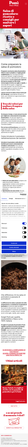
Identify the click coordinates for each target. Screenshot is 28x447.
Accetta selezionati (14, 247)
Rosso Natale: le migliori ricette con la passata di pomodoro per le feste (13, 390)
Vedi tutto (14, 406)
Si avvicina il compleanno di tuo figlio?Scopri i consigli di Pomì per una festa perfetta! (14, 352)
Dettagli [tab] (11, 198)
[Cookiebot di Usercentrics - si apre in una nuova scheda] (20, 195)
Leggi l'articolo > (20, 401)
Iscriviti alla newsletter (14, 428)
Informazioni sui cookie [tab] (21, 198)
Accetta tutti (14, 243)
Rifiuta (14, 251)
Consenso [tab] (4, 198)
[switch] (24, 228)
